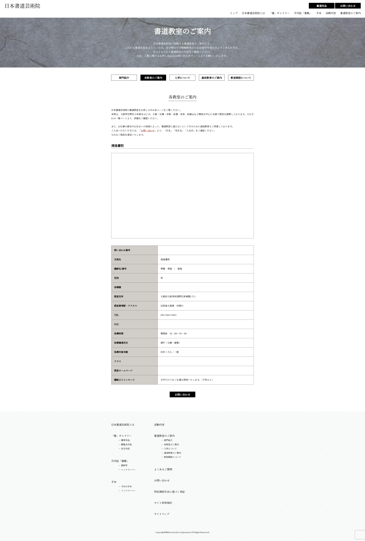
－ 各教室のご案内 (170, 444)
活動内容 (331, 13)
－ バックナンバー (127, 469)
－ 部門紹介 (167, 440)
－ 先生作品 (124, 448)
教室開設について (241, 77)
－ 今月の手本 (125, 486)
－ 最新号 (122, 465)
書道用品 (322, 6)
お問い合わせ (348, 6)
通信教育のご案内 (211, 77)
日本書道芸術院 (22, 5)
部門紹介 (124, 77)
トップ (234, 13)
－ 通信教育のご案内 (171, 452)
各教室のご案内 (153, 77)
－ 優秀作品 (124, 440)
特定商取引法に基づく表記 (169, 491)
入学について (182, 77)
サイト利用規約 (163, 502)
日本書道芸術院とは (253, 13)
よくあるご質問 (163, 469)
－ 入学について (169, 448)
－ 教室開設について (171, 457)
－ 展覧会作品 (125, 444)
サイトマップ (161, 514)
